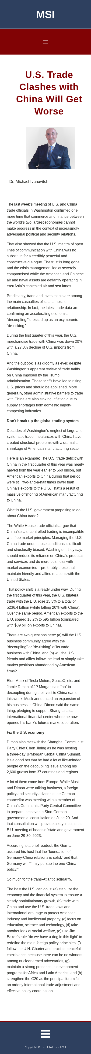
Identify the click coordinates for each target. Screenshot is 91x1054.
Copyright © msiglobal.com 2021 (45, 1047)
